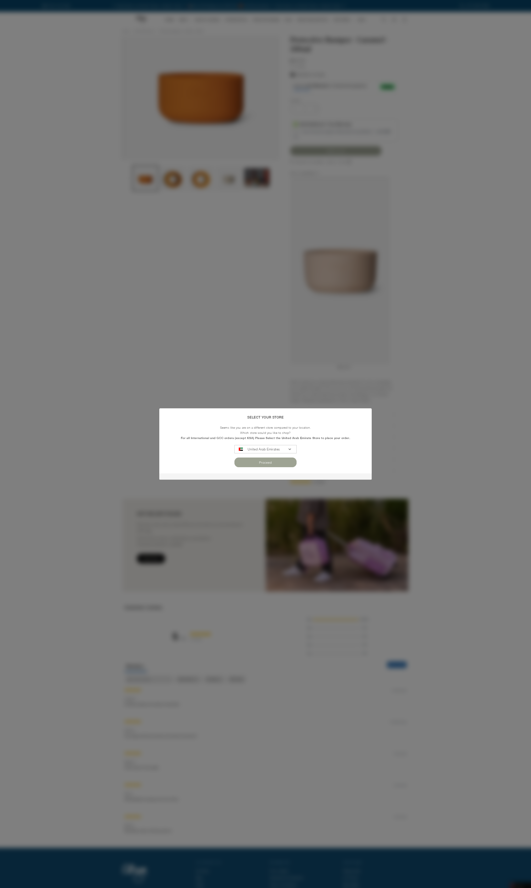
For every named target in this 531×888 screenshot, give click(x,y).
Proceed (265, 462)
